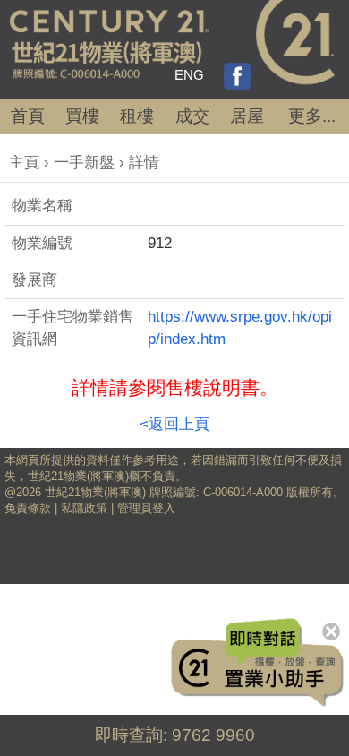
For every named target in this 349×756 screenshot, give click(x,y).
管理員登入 (146, 508)
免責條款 (27, 508)
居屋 (247, 116)
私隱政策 (84, 508)
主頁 (24, 162)
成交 (192, 116)
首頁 (28, 116)
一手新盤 (84, 162)
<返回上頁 (174, 424)
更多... (312, 116)
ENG (189, 74)
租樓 (137, 116)
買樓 (82, 116)
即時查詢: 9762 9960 (175, 735)
